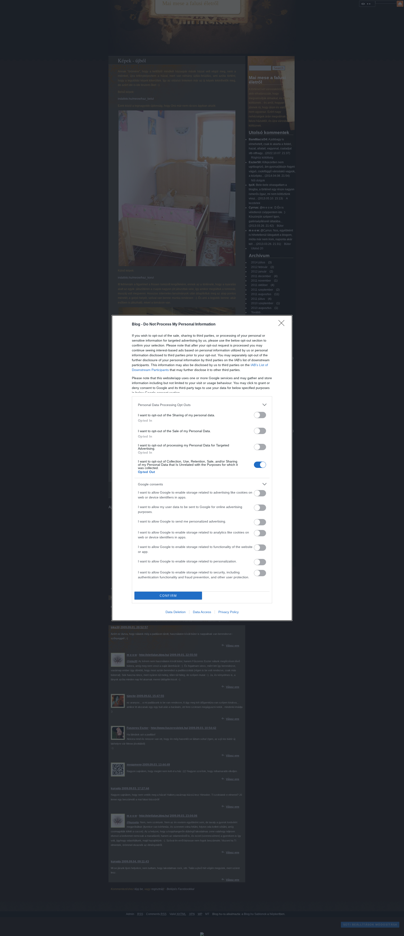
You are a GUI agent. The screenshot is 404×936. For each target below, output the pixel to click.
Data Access (202, 612)
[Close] (282, 324)
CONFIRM (168, 595)
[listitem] (202, 404)
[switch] (260, 415)
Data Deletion (176, 612)
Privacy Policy (228, 612)
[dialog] (202, 468)
